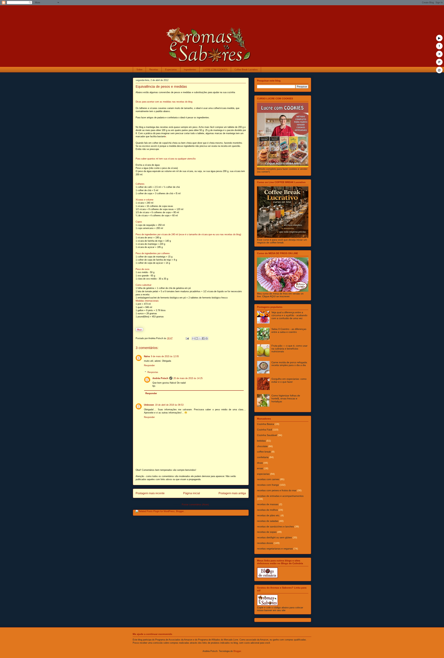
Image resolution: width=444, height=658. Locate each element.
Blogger (237, 651)
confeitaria (262, 457)
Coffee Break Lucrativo (246, 69)
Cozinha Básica (265, 424)
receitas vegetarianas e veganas (275, 548)
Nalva (147, 356)
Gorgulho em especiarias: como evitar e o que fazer (288, 380)
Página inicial (191, 493)
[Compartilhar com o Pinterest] (206, 338)
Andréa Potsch (160, 378)
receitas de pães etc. (268, 515)
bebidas (261, 440)
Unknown (149, 405)
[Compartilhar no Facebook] (203, 338)
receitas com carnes (268, 479)
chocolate (262, 446)
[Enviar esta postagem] (187, 338)
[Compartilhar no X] (200, 338)
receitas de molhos (267, 509)
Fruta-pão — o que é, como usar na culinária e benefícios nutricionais (289, 348)
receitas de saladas (267, 521)
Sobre (139, 69)
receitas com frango (268, 484)
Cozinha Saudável (267, 435)
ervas (260, 468)
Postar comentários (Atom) (195, 504)
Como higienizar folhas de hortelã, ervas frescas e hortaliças (285, 398)
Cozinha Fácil (264, 429)
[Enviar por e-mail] (193, 338)
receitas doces (265, 543)
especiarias (263, 473)
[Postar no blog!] (196, 338)
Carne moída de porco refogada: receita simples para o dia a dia (289, 364)
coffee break (264, 451)
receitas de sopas (266, 531)
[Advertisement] (201, 13)
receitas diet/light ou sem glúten (274, 537)
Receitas (153, 69)
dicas (260, 462)
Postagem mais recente (150, 493)
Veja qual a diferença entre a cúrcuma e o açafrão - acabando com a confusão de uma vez (289, 315)
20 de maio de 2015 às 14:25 (188, 378)
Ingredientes (190, 69)
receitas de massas (267, 504)
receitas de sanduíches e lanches (275, 526)
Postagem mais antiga (232, 493)
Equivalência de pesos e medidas (161, 86)
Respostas (152, 372)
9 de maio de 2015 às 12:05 (165, 356)
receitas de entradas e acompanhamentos (280, 496)
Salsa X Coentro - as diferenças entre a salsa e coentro (288, 330)
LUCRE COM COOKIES (215, 69)
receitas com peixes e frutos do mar (276, 490)
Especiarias (171, 69)
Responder (149, 365)
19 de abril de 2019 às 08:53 (169, 405)
